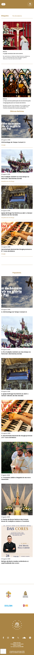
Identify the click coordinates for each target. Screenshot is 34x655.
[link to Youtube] (13, 637)
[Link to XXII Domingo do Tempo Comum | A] (17, 131)
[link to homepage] (30, 4)
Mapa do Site (17, 642)
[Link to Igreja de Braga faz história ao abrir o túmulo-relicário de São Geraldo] (17, 203)
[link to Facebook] (3, 638)
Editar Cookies (17, 645)
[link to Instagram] (8, 638)
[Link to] (17, 41)
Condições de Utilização (17, 644)
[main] (17, 292)
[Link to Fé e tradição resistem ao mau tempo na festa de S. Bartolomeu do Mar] (17, 166)
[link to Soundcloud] (24, 637)
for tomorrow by (17, 646)
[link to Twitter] (18, 637)
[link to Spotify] (30, 638)
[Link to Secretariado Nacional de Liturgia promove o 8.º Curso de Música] (17, 239)
